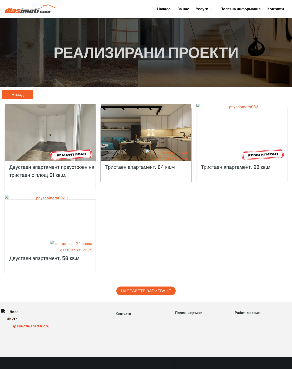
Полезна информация (240, 9)
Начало (164, 9)
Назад (17, 94)
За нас (183, 9)
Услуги (202, 9)
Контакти (275, 9)
